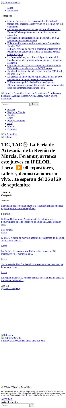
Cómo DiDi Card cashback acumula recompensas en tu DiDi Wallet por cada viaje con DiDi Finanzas (34, 67)
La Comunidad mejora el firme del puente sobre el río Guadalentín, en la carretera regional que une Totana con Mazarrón (34, 60)
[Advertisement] (27, 311)
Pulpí (9, 123)
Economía (12, 129)
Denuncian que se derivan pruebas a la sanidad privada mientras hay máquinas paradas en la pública (32, 207)
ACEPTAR (7, 399)
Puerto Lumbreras (16, 120)
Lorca (10, 118)
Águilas (11, 115)
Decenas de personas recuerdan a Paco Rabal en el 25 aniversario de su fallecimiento (33, 39)
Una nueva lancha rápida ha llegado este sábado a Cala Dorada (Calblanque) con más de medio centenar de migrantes (33, 32)
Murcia (10, 126)
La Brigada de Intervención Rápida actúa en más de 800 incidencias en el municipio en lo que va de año (34, 78)
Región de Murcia (16, 112)
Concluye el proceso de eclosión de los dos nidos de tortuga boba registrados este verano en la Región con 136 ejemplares (35, 24)
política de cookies (26, 395)
